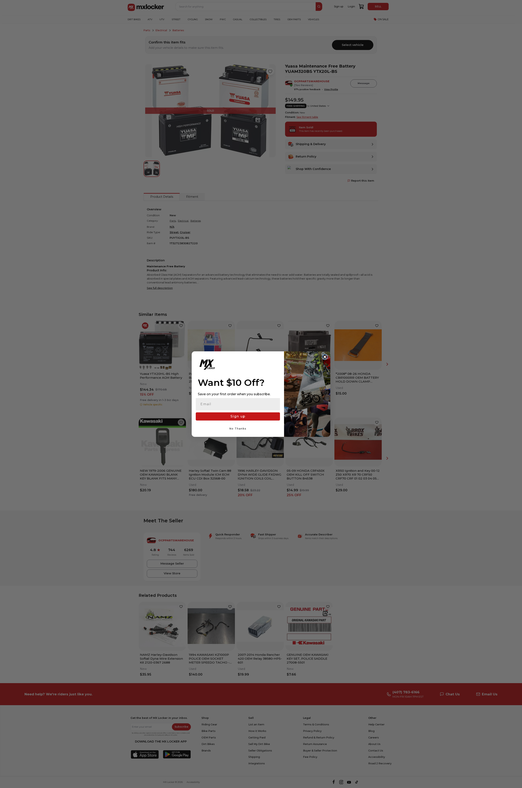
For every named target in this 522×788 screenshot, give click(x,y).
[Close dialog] (324, 356)
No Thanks (237, 428)
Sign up (238, 416)
